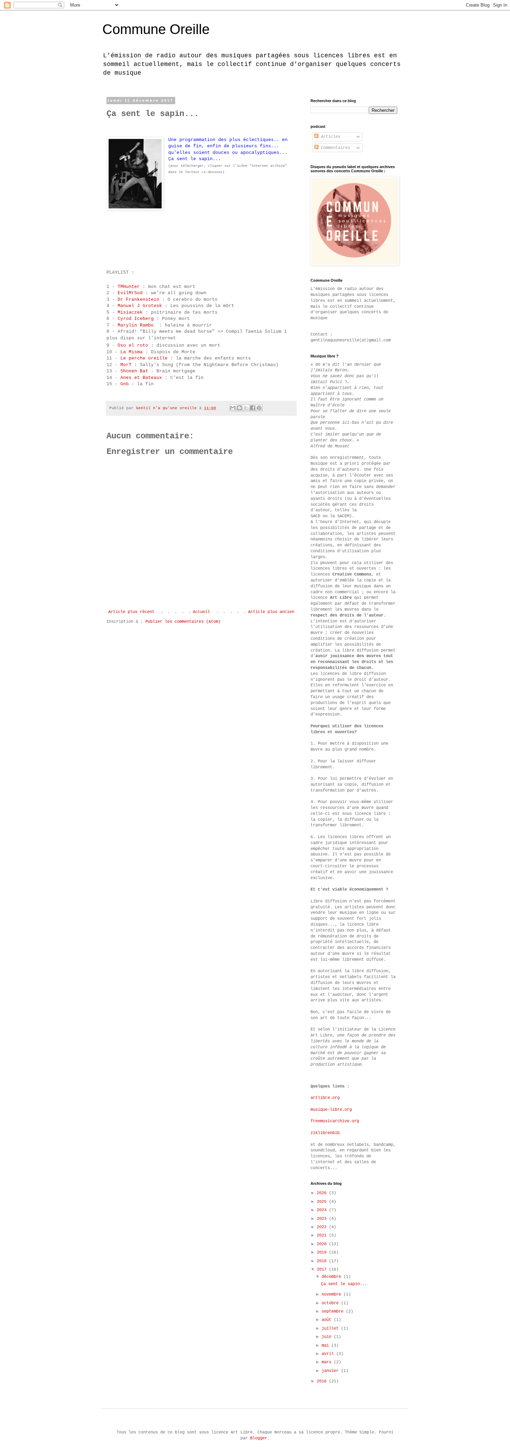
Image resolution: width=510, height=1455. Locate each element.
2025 (323, 1201)
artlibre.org (325, 1098)
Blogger (258, 1438)
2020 (323, 1244)
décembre (332, 1276)
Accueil (201, 612)
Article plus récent (131, 612)
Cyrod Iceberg (137, 318)
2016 (323, 1381)
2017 (323, 1269)
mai (326, 1345)
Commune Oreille (156, 29)
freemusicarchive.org (335, 1121)
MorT (127, 364)
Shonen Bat (134, 371)
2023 (323, 1218)
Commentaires (334, 148)
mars (328, 1362)
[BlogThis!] (239, 407)
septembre (334, 1311)
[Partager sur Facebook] (252, 407)
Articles (329, 136)
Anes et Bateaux (142, 377)
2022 (323, 1227)
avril (329, 1353)
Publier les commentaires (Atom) (183, 621)
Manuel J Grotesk (140, 305)
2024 (323, 1210)
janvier (331, 1371)
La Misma (132, 352)
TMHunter (130, 286)
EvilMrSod (131, 293)
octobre (331, 1303)
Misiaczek (131, 312)
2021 (323, 1235)
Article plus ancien (271, 612)
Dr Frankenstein (140, 299)
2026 (323, 1193)
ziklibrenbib (325, 1133)
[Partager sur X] (246, 407)
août (328, 1319)
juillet (331, 1328)
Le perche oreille (145, 358)
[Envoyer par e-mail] (232, 407)
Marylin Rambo (137, 325)
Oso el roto (133, 345)
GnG (125, 384)
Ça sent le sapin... (344, 1284)
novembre (332, 1294)
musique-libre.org (331, 1109)
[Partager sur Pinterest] (259, 407)
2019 (323, 1252)
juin (328, 1336)
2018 (323, 1261)
